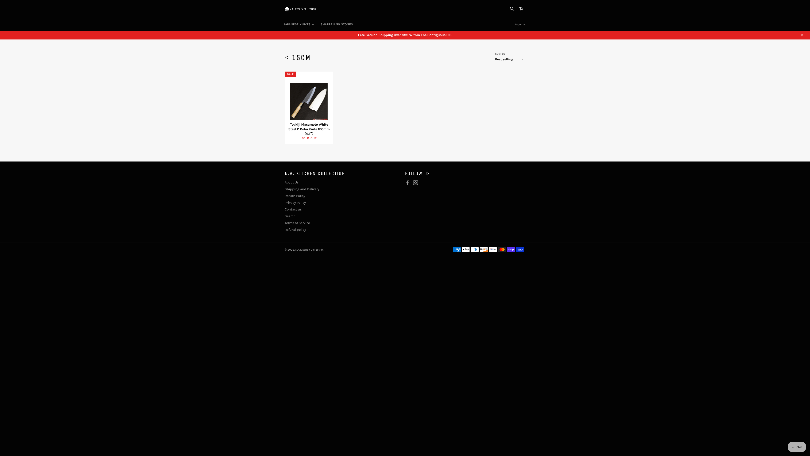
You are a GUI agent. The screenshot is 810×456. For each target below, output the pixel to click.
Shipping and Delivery (302, 189)
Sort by (500, 53)
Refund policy (295, 230)
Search (290, 216)
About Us (291, 182)
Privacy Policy (295, 203)
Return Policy (295, 196)
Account (520, 24)
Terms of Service (297, 223)
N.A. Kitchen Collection (309, 249)
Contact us (293, 209)
